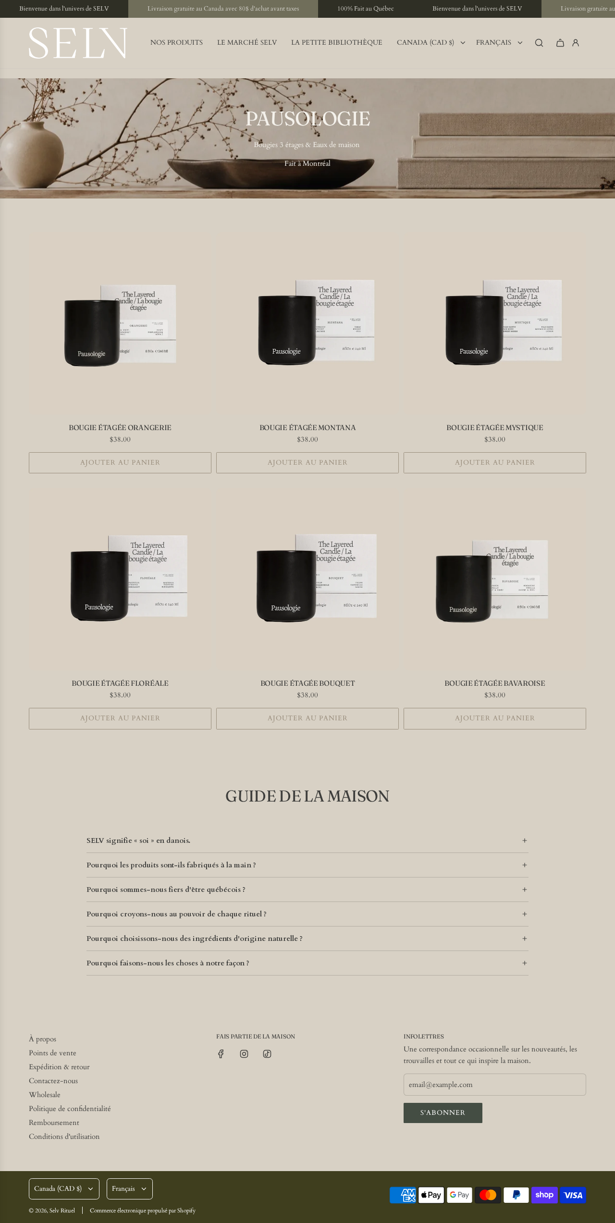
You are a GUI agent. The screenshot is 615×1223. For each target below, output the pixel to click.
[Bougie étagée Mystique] (495, 323)
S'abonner (443, 1112)
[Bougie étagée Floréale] (120, 579)
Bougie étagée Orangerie (120, 427)
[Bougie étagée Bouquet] (307, 579)
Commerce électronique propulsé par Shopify (143, 1210)
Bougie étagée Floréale (120, 683)
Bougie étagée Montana (307, 427)
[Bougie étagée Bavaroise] (495, 579)
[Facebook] (221, 1053)
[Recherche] (539, 42)
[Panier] (560, 42)
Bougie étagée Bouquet (307, 683)
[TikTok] (267, 1053)
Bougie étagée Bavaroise (494, 683)
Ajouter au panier (120, 462)
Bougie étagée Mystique (494, 427)
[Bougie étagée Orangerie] (120, 323)
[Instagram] (244, 1053)
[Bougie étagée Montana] (307, 323)
